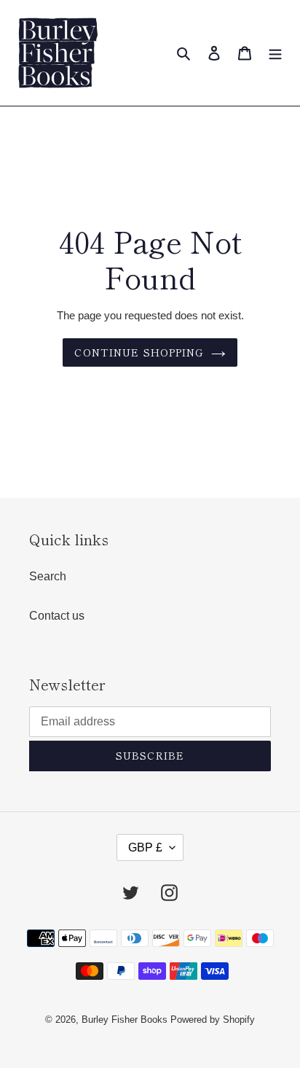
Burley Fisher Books (126, 1019)
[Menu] (275, 53)
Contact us (56, 615)
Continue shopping (138, 352)
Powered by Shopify (212, 1019)
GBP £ (145, 847)
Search (47, 576)
